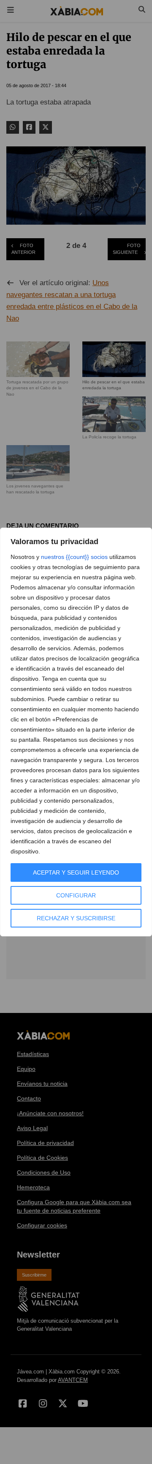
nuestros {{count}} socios (74, 556)
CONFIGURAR (76, 895)
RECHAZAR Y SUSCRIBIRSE (76, 918)
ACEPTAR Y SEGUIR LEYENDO (76, 872)
